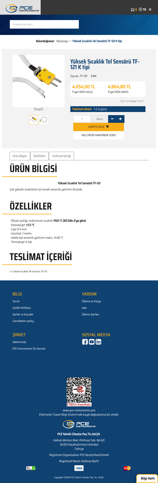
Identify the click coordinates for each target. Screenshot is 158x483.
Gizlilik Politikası (22, 308)
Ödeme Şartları (90, 314)
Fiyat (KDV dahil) (118, 92)
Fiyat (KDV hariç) (82, 92)
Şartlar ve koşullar (23, 314)
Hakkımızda (19, 342)
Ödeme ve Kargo (91, 301)
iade (84, 308)
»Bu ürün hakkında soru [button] (98, 135)
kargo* (133, 101)
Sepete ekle (97, 126)
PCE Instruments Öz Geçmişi (29, 348)
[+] (120, 119)
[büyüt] (38, 109)
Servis (16, 301)
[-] (112, 119)
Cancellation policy (23, 321)
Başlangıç (62, 41)
